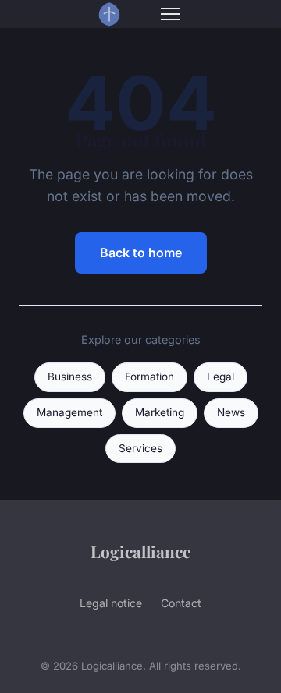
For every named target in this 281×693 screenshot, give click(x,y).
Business (70, 376)
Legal (220, 376)
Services (140, 448)
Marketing (159, 412)
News (231, 412)
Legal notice (111, 603)
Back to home (141, 252)
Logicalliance (140, 551)
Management (69, 412)
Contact (181, 603)
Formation (149, 376)
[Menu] (170, 14)
